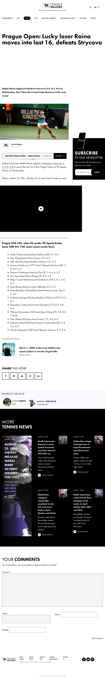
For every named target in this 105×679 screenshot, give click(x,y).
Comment (6, 572)
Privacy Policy (31, 658)
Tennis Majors (52, 5)
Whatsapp (30, 376)
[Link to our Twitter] (88, 659)
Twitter (13, 376)
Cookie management (53, 658)
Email (38, 376)
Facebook (5, 376)
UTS (36, 18)
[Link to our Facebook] (84, 659)
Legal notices (22, 658)
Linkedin (22, 376)
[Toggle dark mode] (90, 7)
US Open (83, 18)
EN (95, 7)
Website (5, 630)
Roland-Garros (49, 18)
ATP (18, 18)
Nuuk (64, 676)
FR (98, 7)
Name (5, 613)
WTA (27, 18)
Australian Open (67, 18)
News (93, 18)
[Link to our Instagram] (92, 659)
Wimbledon (7, 18)
